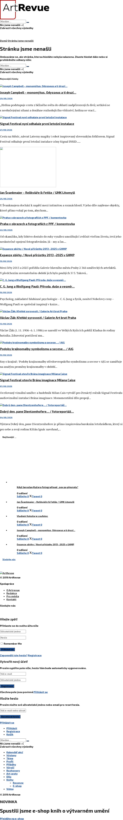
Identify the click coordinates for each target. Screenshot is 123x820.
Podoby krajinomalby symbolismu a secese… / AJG (36, 349)
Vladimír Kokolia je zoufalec (32, 516)
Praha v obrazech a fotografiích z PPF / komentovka (37, 224)
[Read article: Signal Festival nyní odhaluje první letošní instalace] (61, 117)
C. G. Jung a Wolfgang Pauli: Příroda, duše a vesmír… (37, 286)
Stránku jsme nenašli (21, 40)
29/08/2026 (6, 98)
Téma (9, 758)
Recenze (18, 782)
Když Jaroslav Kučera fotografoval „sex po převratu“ (47, 487)
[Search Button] (27, 22)
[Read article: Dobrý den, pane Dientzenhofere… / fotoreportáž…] (61, 405)
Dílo (8, 776)
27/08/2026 (6, 130)
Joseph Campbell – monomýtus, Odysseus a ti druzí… (38, 92)
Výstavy (11, 755)
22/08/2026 (6, 230)
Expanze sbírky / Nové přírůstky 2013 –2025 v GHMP (37, 255)
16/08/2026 (6, 292)
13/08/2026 (6, 324)
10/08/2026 (6, 355)
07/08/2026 (6, 386)
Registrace (35, 655)
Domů (3, 40)
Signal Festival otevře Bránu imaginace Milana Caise (37, 380)
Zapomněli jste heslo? (14, 655)
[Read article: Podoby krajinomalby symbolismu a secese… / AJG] (61, 342)
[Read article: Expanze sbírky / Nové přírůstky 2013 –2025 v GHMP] (61, 248)
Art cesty (12, 773)
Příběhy (11, 764)
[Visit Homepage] (24, 18)
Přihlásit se (40, 691)
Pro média (12, 596)
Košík (9, 734)
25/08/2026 (6, 198)
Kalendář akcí (14, 752)
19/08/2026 (6, 261)
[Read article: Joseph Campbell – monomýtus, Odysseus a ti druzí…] (61, 86)
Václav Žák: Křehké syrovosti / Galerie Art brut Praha (38, 317)
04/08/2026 (6, 417)
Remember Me (13, 643)
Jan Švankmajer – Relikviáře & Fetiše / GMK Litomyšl (37, 192)
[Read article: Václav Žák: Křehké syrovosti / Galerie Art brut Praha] (61, 311)
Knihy (9, 779)
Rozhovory (13, 770)
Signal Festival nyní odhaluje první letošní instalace (37, 124)
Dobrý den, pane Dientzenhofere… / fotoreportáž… (37, 411)
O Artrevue (13, 590)
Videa (9, 788)
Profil (9, 761)
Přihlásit (11, 728)
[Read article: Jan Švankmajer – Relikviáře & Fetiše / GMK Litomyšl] (61, 167)
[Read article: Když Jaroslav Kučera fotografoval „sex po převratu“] (69, 463)
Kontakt (11, 599)
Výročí (10, 767)
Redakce (11, 593)
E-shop (17, 785)
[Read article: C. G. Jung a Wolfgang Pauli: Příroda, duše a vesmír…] (61, 279)
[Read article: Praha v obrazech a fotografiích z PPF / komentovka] (61, 217)
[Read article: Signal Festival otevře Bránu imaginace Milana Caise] (61, 373)
